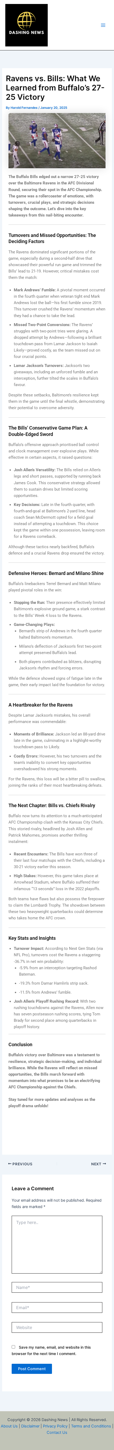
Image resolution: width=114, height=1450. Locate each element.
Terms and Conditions (91, 1426)
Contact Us (57, 1432)
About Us (9, 1426)
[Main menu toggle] (103, 25)
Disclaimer (30, 1426)
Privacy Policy (55, 1426)
